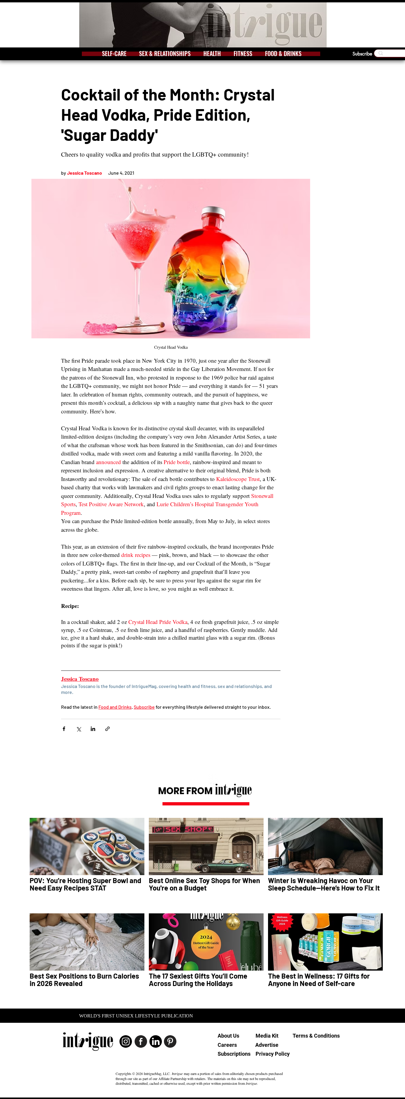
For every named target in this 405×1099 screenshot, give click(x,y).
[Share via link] (107, 729)
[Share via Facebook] (64, 729)
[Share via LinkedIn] (93, 729)
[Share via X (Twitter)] (78, 729)
